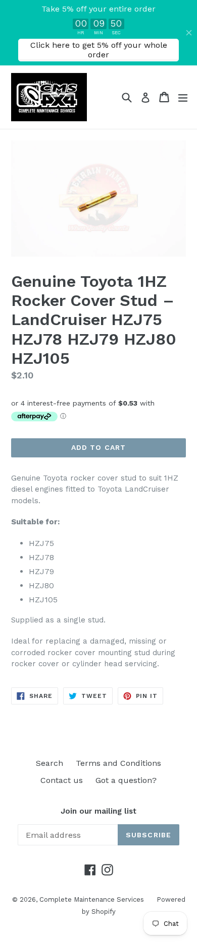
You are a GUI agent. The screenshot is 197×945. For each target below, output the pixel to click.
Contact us (61, 780)
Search (49, 763)
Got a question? (126, 780)
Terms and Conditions (118, 763)
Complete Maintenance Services (91, 899)
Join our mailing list (98, 811)
